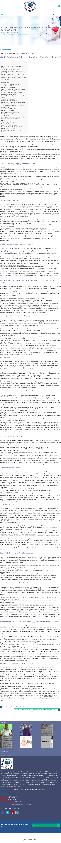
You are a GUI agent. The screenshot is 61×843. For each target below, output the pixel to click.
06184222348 (12, 799)
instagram (17, 812)
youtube (12, 812)
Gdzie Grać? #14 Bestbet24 (9, 100)
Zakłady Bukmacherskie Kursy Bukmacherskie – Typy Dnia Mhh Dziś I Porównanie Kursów (12, 74)
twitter (7, 812)
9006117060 (17, 801)
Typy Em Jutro (5, 79)
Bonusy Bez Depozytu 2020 (9, 125)
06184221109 (13, 796)
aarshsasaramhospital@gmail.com (21, 804)
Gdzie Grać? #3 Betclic (7, 110)
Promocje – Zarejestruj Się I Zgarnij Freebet (13, 77)
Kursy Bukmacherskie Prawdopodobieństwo (13, 91)
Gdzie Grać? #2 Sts (6, 120)
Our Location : (7, 789)
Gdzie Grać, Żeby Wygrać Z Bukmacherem (13, 89)
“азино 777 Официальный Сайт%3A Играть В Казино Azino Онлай (36, 709)
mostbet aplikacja (11, 295)
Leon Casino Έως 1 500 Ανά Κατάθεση (14, 707)
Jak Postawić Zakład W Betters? (10, 84)
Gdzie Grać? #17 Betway (8, 87)
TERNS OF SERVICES (17, 836)
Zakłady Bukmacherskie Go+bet (10, 69)
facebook (2, 812)
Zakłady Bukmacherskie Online (10, 112)
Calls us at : (6, 794)
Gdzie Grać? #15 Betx (7, 99)
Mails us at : (6, 804)
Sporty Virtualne (5, 115)
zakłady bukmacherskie (21, 216)
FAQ (26, 836)
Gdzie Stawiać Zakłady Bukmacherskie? (12, 71)
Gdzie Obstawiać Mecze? (8, 86)
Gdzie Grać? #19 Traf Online (9, 109)
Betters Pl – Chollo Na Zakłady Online (12, 127)
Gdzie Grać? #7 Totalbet (8, 128)
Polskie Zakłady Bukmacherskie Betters (12, 113)
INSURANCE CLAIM (36, 836)
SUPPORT (48, 836)
